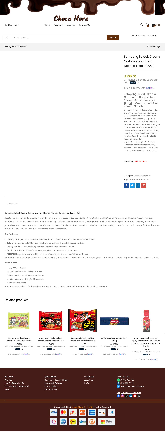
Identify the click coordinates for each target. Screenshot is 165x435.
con (123, 386)
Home (47, 25)
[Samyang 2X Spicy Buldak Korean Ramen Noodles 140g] (50, 321)
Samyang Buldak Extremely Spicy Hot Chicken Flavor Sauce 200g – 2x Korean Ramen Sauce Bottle (146, 342)
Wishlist (8, 380)
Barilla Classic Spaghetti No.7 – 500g (114, 339)
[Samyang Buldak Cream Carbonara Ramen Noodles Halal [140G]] (126, 185)
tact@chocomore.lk (134, 386)
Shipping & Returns (53, 383)
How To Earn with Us (14, 383)
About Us (70, 25)
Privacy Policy (50, 386)
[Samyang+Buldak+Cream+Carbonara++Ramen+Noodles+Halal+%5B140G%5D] (132, 185)
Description (12, 203)
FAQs (86, 383)
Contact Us (84, 25)
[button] (156, 25)
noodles (139, 179)
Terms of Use (50, 389)
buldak (133, 179)
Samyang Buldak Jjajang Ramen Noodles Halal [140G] (18, 339)
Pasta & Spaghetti (19, 46)
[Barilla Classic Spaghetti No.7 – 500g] (114, 321)
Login (7, 389)
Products (58, 25)
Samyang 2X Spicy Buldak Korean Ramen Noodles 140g (51, 339)
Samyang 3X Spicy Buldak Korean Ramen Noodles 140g (82, 339)
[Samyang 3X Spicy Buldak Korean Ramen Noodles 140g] (82, 321)
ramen (147, 179)
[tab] (12, 204)
